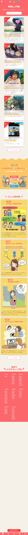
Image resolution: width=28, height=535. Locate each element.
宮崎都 (13, 416)
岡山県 (20, 391)
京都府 (13, 397)
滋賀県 (13, 392)
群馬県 (20, 379)
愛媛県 (6, 412)
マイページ (25, 534)
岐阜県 (6, 400)
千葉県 (20, 382)
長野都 (6, 398)
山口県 (20, 397)
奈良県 (13, 394)
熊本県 (13, 414)
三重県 (13, 391)
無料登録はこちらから (14, 530)
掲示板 (20, 534)
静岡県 (6, 401)
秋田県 (13, 379)
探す (8, 534)
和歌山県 (13, 395)
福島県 (13, 383)
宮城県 (13, 380)
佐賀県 (13, 410)
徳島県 (6, 410)
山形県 (13, 382)
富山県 (20, 377)
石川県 (6, 394)
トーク (14, 534)
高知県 (6, 413)
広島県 (20, 392)
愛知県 (6, 402)
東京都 (20, 383)
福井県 (6, 395)
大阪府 (13, 398)
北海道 (6, 376)
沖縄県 (13, 419)
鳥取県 (20, 394)
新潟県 (6, 391)
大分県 (13, 413)
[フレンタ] (14, 1)
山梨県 (6, 397)
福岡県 (13, 409)
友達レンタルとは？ (14, 13)
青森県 (13, 376)
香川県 (6, 409)
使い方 (3, 534)
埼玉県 (20, 380)
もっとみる (14, 150)
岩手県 (13, 377)
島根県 (20, 395)
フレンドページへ (14, 29)
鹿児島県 (13, 417)
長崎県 (13, 412)
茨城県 (20, 376)
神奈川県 (21, 385)
